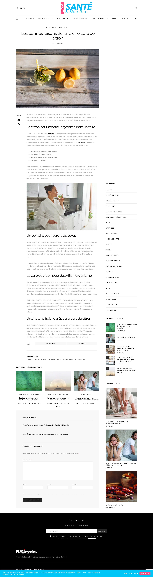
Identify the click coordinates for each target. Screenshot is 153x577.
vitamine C (82, 359)
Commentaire (27, 460)
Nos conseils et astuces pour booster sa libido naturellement (86, 399)
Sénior (108, 288)
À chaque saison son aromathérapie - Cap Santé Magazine (47, 434)
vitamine (50, 134)
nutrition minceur (55, 359)
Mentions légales (38, 569)
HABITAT (114, 18)
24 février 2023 (110, 507)
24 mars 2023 (120, 363)
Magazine (125, 18)
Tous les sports (111, 310)
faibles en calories (40, 359)
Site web (74, 484)
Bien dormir (110, 206)
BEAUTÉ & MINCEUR (80, 18)
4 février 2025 (36, 403)
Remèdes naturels (34, 394)
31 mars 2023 (120, 352)
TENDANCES (30, 18)
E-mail (49, 484)
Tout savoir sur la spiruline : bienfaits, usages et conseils (29, 399)
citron (30, 359)
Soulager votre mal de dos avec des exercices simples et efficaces (125, 359)
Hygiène (108, 250)
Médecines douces (112, 255)
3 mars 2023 (93, 403)
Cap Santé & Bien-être (24, 403)
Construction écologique (116, 217)
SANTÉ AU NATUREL (43, 18)
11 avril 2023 (120, 340)
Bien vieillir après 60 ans (125, 337)
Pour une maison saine (114, 266)
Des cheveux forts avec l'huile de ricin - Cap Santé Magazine (48, 425)
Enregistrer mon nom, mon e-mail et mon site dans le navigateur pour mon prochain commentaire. (54, 494)
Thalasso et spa (112, 304)
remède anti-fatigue (70, 359)
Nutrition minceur (63, 27)
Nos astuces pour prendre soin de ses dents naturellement (126, 348)
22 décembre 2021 (58, 43)
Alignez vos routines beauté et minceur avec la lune (57, 399)
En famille (109, 222)
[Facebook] (17, 8)
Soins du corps (63, 394)
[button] (136, 19)
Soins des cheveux (112, 294)
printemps (81, 142)
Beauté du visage (112, 201)
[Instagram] (20, 8)
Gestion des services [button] (23, 569)
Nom (24, 484)
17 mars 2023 (65, 403)
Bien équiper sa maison (114, 212)
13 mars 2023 (109, 426)
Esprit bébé (110, 228)
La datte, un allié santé (114, 505)
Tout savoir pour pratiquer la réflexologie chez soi (117, 423)
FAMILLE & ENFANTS (99, 18)
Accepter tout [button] (145, 573)
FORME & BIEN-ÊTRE (62, 18)
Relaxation (110, 272)
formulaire (92, 538)
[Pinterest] (24, 8)
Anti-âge (109, 190)
